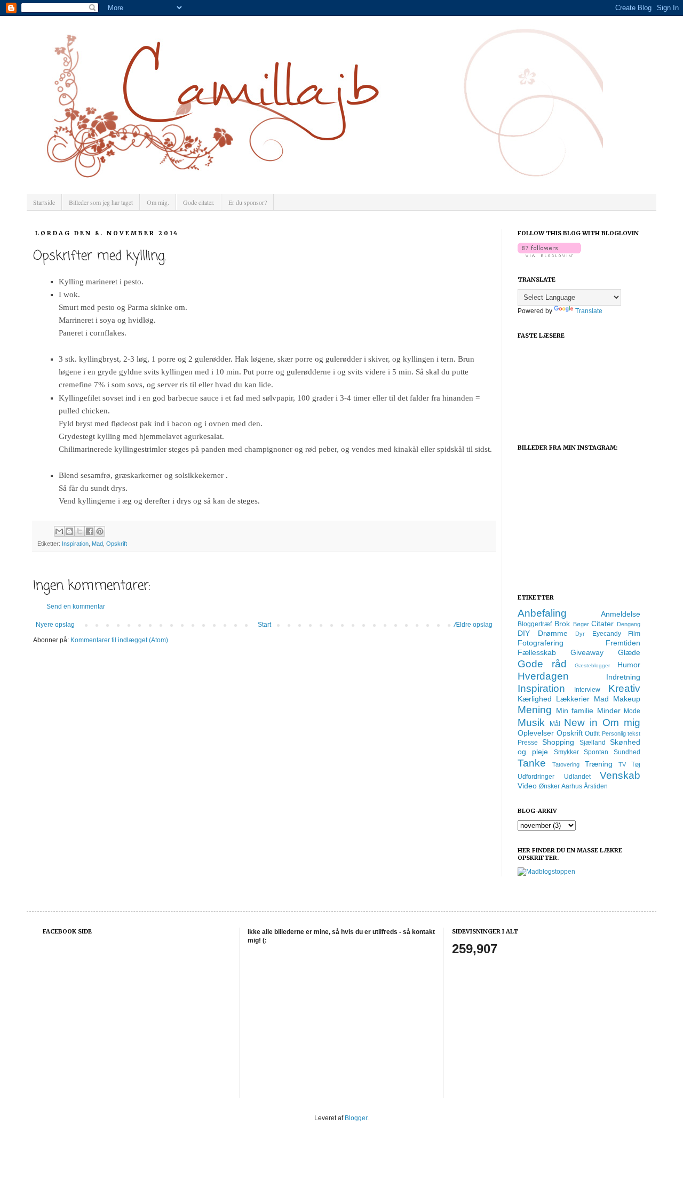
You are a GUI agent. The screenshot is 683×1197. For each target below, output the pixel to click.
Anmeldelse (620, 614)
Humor (628, 664)
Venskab (620, 775)
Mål (555, 724)
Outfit (592, 733)
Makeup (626, 699)
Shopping (558, 742)
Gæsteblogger (592, 665)
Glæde (629, 652)
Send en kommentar (75, 606)
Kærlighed (535, 699)
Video (527, 785)
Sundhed (627, 752)
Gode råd (542, 663)
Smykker (566, 752)
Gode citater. (199, 202)
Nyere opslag (55, 624)
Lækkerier (573, 699)
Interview (587, 689)
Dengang (628, 624)
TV (622, 764)
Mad (97, 543)
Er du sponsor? (247, 202)
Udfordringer (536, 776)
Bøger (581, 624)
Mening (535, 709)
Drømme (553, 633)
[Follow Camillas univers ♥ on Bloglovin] (549, 255)
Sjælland (592, 742)
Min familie (575, 710)
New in (581, 722)
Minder (609, 710)
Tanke (532, 763)
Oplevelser (536, 733)
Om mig (621, 722)
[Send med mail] (59, 531)
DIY (524, 633)
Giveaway (586, 652)
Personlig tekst (621, 733)
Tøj (635, 764)
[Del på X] (79, 531)
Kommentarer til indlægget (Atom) (119, 640)
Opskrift (116, 543)
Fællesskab (537, 652)
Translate (588, 311)
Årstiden (596, 786)
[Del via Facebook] (89, 531)
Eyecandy (606, 633)
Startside (44, 202)
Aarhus (571, 786)
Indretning (623, 677)
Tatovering (565, 764)
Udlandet (577, 776)
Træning (599, 764)
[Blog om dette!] (69, 531)
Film (634, 633)
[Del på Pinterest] (99, 531)
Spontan (596, 752)
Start (264, 624)
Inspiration (75, 543)
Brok (562, 623)
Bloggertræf (535, 624)
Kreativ (624, 688)
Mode (632, 711)
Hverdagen (543, 676)
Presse (528, 742)
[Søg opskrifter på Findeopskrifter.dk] (546, 871)
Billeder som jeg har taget (101, 202)
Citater (602, 623)
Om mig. (158, 202)
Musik (531, 722)
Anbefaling (542, 613)
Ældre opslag (473, 624)
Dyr (580, 634)
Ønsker (549, 786)
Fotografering (540, 643)
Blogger (356, 1118)
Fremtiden (623, 643)
